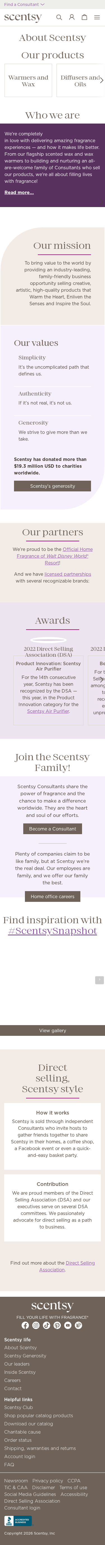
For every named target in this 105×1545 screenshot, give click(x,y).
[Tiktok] (46, 1325)
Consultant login (22, 1508)
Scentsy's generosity (52, 486)
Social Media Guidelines (30, 1494)
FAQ (9, 1465)
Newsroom (16, 1481)
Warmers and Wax (28, 81)
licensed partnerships (68, 574)
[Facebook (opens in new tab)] (25, 1325)
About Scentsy (20, 1347)
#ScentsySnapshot (52, 931)
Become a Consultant (52, 829)
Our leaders (17, 1364)
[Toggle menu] (94, 17)
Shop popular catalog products (38, 1415)
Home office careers (52, 896)
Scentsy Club (18, 1407)
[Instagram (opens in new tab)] (36, 1325)
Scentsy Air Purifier (48, 711)
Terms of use (73, 1487)
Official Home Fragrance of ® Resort (55, 556)
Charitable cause (22, 1432)
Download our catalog (28, 1424)
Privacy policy (47, 1481)
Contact (13, 1388)
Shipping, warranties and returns (40, 1448)
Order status (18, 1440)
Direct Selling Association (32, 1501)
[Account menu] (69, 17)
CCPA (74, 1481)
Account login (19, 1456)
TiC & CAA (16, 1487)
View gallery (52, 1030)
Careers (12, 1380)
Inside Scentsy (20, 1372)
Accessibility (74, 1494)
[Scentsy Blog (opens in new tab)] (78, 1325)
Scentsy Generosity (25, 1356)
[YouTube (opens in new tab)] (68, 1325)
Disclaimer (43, 1487)
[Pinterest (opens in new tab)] (57, 1325)
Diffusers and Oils (80, 81)
